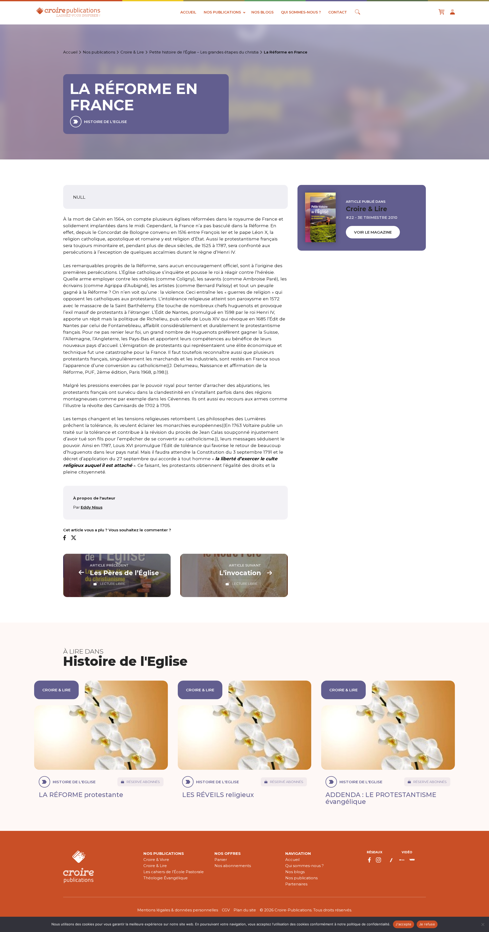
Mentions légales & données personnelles (177, 910)
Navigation (298, 853)
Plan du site (245, 910)
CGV (226, 910)
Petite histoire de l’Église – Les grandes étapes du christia (204, 52)
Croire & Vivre (156, 859)
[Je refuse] (482, 924)
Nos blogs (262, 12)
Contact (337, 12)
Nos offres (227, 853)
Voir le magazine (373, 232)
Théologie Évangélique (165, 877)
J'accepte (403, 924)
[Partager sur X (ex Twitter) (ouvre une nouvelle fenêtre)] (73, 538)
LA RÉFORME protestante (81, 795)
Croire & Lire (132, 52)
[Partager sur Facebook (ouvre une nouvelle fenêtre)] (64, 538)
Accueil (188, 12)
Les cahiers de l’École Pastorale (173, 871)
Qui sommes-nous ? (301, 12)
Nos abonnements (232, 865)
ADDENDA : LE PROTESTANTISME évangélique (380, 798)
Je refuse (427, 924)
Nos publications (222, 12)
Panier (220, 859)
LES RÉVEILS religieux (218, 795)
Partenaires (296, 884)
